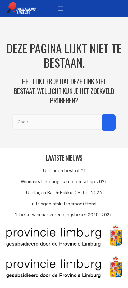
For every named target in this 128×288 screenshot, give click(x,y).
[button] (60, 7)
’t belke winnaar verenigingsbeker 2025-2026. (64, 215)
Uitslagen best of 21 (64, 171)
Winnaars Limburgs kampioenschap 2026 (64, 182)
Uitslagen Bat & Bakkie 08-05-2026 (64, 192)
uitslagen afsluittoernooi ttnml (64, 204)
